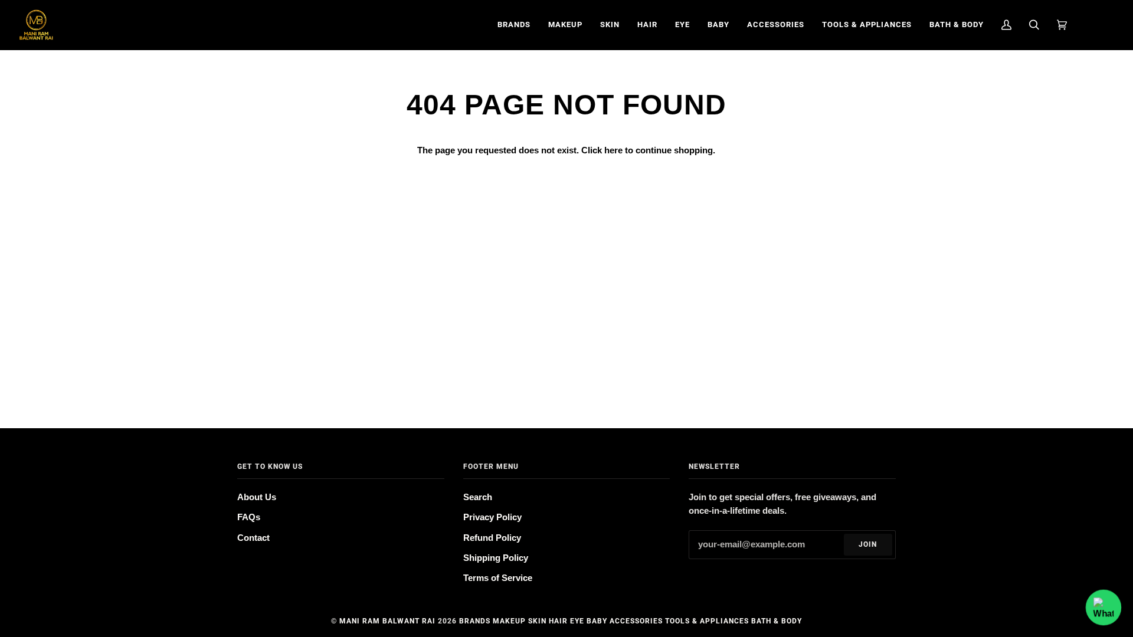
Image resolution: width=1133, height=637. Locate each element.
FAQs (248, 517)
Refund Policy (492, 538)
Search (477, 497)
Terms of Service (497, 578)
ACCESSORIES (636, 621)
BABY (597, 621)
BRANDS (474, 621)
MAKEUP (509, 621)
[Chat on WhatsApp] (1103, 607)
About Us (256, 497)
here (613, 150)
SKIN (537, 621)
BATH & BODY (776, 621)
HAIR (558, 621)
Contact (253, 538)
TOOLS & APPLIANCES (707, 621)
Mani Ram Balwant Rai (387, 621)
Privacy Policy (492, 517)
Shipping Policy (495, 558)
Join (868, 544)
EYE (577, 621)
